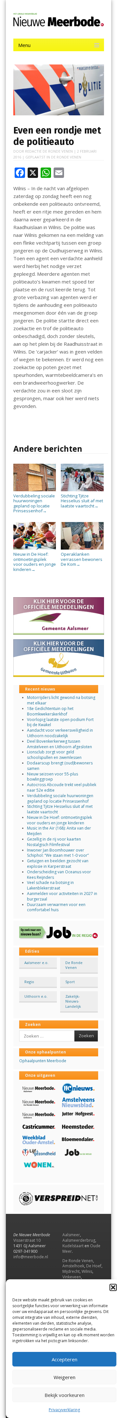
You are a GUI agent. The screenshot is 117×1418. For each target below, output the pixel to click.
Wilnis (87, 1271)
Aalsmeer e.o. (36, 962)
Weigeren (64, 1377)
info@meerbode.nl (30, 1257)
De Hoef (93, 1266)
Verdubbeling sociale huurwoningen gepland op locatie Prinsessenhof (34, 503)
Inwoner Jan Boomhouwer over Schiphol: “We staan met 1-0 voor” (58, 852)
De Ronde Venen (66, 157)
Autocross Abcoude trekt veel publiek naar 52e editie (61, 787)
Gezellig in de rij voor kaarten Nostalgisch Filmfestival (54, 841)
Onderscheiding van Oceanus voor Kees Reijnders (59, 874)
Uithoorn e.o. (35, 996)
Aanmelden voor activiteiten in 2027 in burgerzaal (62, 896)
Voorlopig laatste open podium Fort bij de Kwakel (60, 722)
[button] (113, 1287)
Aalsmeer (71, 1235)
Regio (29, 981)
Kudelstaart (73, 1246)
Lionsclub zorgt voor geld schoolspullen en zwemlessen (54, 754)
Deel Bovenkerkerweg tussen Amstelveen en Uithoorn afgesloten (59, 744)
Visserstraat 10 (27, 1240)
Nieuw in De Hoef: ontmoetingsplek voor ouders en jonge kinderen (34, 561)
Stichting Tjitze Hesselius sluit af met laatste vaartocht (82, 501)
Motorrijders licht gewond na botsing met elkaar (61, 700)
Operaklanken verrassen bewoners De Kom (81, 559)
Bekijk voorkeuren (64, 1395)
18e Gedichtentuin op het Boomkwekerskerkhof (50, 711)
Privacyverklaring (64, 1409)
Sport (70, 981)
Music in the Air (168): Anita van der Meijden (59, 830)
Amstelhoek (73, 1266)
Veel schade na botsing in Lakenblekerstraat (50, 885)
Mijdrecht (71, 1271)
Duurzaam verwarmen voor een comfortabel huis (56, 907)
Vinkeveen (71, 1277)
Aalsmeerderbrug (78, 1240)
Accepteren (64, 1359)
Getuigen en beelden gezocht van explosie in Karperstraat (57, 863)
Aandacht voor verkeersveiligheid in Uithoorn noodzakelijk (60, 732)
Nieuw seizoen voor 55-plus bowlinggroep (52, 776)
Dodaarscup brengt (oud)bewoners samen (60, 765)
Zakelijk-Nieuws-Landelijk (73, 1001)
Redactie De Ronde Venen (49, 151)
